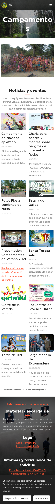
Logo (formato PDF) (27, 442)
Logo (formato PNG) (27, 446)
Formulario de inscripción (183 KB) (27, 470)
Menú (51, 5)
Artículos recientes (12, 389)
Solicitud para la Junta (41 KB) (27, 473)
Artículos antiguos (35, 389)
